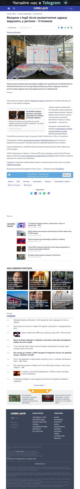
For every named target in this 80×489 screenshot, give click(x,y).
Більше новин (39, 385)
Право (56, 433)
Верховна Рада (39, 419)
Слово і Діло (11, 14)
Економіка (58, 419)
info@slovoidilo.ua (40, 464)
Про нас (14, 422)
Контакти (15, 425)
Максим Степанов (37, 101)
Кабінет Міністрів (40, 422)
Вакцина (48, 181)
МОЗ (18, 181)
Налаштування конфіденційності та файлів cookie (21, 458)
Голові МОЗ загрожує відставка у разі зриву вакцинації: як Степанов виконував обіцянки (34, 115)
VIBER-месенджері (14, 165)
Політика (57, 431)
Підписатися (66, 175)
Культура (57, 422)
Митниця (26, 181)
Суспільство (37, 14)
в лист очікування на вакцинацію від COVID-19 (38, 156)
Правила (14, 427)
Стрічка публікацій (24, 14)
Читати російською (13, 32)
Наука (56, 424)
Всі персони (38, 431)
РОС (71, 8)
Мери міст (37, 429)
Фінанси (57, 438)
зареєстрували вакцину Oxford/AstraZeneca (39, 140)
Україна (10, 181)
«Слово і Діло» (19, 451)
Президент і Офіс (39, 417)
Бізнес (56, 417)
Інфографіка (40, 391)
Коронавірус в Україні (62, 181)
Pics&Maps (60, 169)
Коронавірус (37, 181)
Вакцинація (28, 185)
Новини (11, 316)
